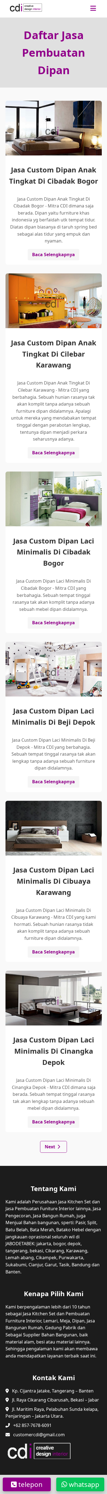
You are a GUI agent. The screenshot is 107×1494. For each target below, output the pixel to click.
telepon (30, 1484)
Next (50, 1147)
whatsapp (83, 1484)
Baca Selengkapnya (53, 255)
